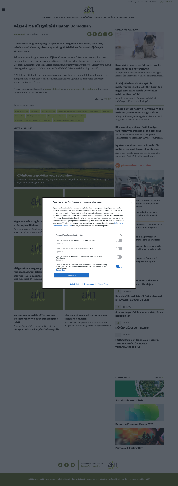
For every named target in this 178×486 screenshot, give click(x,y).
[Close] (131, 202)
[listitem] (89, 235)
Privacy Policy (102, 284)
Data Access (89, 284)
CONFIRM (71, 275)
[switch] (119, 240)
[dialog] (89, 243)
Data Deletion (75, 284)
